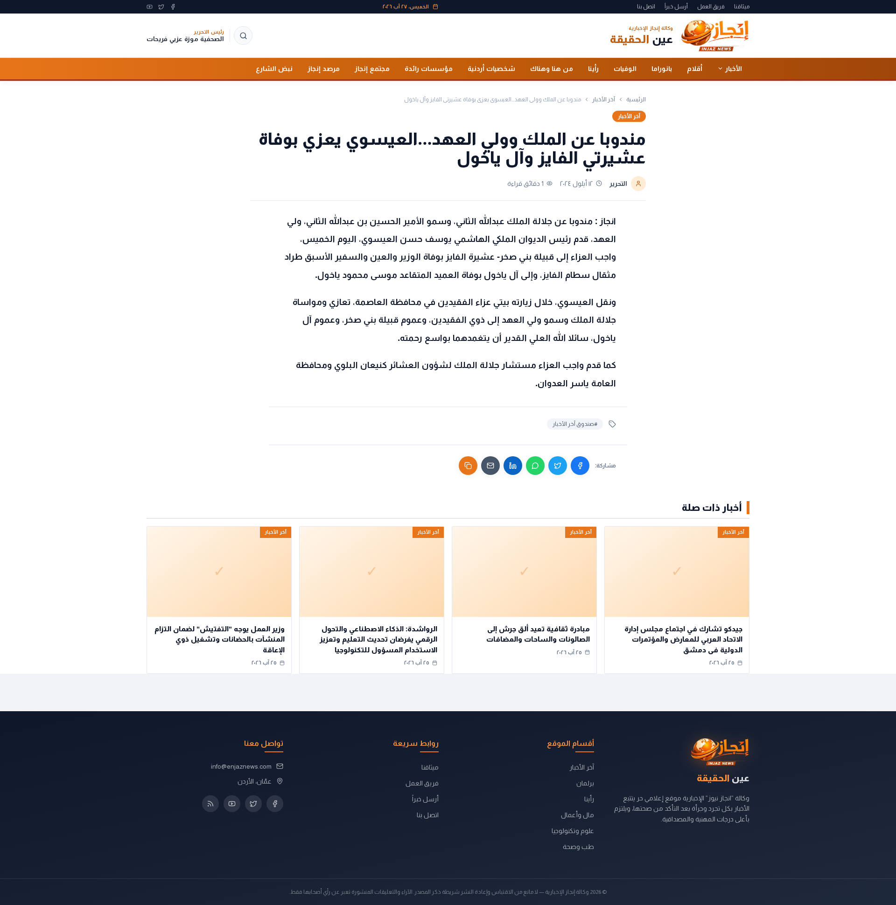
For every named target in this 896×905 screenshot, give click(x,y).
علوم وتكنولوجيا (573, 830)
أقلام (694, 68)
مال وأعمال (577, 815)
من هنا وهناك (551, 68)
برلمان (585, 783)
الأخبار (733, 68)
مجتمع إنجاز (372, 68)
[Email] (490, 465)
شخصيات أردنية (491, 68)
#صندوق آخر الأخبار (575, 424)
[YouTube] (150, 7)
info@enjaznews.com (241, 766)
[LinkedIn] (513, 465)
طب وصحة (578, 846)
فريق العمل (711, 6)
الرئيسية (636, 99)
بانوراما (661, 68)
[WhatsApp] (535, 465)
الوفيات (625, 68)
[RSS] (210, 803)
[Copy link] (468, 465)
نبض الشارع (274, 68)
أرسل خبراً (676, 6)
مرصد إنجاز (324, 68)
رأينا (593, 68)
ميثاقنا (741, 6)
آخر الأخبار (603, 99)
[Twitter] (161, 7)
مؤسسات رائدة (429, 68)
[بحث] (243, 35)
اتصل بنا (646, 6)
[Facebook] (173, 7)
